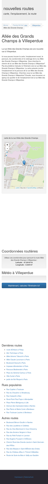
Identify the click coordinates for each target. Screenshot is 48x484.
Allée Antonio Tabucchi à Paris (17, 356)
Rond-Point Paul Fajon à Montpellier (19, 399)
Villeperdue (36, 25)
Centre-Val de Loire (20, 25)
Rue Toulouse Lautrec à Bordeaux (19, 412)
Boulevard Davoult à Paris (16, 363)
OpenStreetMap (31, 188)
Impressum (19, 477)
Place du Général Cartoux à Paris (18, 373)
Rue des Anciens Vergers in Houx (18, 432)
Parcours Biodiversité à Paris (17, 369)
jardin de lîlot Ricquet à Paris (16, 379)
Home (5, 25)
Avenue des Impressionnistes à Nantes (20, 406)
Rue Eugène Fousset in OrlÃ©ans (18, 439)
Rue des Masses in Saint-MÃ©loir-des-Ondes (23, 448)
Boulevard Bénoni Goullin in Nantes (19, 422)
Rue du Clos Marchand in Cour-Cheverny (21, 429)
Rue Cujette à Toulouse (15, 389)
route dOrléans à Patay (15, 349)
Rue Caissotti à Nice (13, 396)
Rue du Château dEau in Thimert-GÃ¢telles (22, 452)
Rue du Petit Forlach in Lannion (18, 435)
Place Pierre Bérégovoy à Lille (17, 402)
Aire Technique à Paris (14, 353)
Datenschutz (28, 477)
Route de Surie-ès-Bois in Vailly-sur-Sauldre (22, 455)
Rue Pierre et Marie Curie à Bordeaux (20, 409)
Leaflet (17, 188)
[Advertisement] (24, 107)
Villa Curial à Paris (13, 376)
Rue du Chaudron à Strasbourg (18, 392)
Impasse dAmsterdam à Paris (17, 366)
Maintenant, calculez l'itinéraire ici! (24, 285)
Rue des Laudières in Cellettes (17, 425)
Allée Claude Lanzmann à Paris (18, 359)
